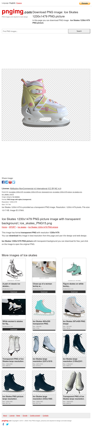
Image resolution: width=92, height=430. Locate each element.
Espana (19, 3)
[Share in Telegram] (6, 182)
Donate (25, 415)
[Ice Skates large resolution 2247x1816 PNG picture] (44, 345)
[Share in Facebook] (3, 182)
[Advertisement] (46, 52)
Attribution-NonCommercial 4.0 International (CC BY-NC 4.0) (35, 188)
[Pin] (10, 182)
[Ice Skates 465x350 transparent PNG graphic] (44, 307)
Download (13, 292)
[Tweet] (13, 182)
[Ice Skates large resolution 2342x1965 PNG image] (44, 382)
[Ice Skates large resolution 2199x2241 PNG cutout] (74, 345)
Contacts (45, 415)
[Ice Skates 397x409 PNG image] (74, 307)
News (18, 415)
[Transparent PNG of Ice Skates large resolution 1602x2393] (13, 345)
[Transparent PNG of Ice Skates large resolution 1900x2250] (74, 382)
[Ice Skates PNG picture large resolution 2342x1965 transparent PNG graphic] (14, 382)
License (12, 415)
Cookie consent (35, 415)
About (5, 415)
